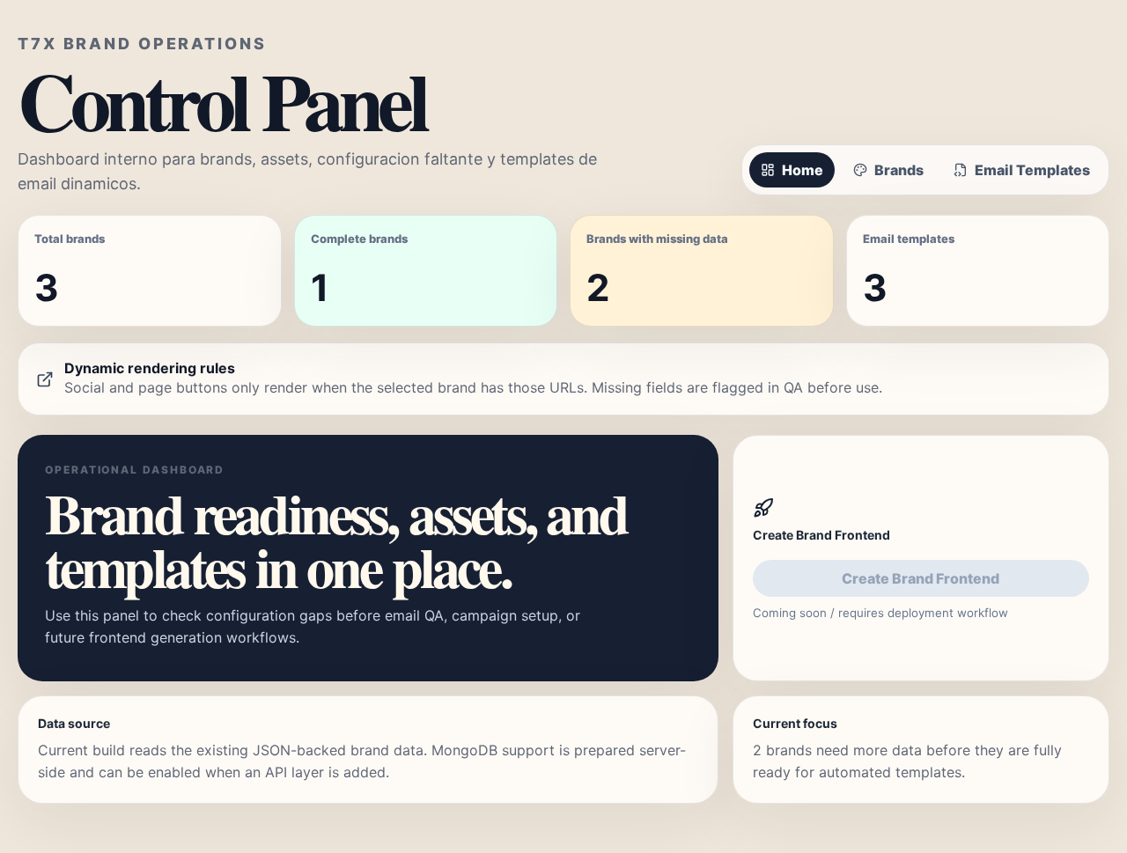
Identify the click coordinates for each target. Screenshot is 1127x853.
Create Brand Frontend (920, 578)
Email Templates (1032, 170)
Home (802, 170)
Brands (899, 170)
